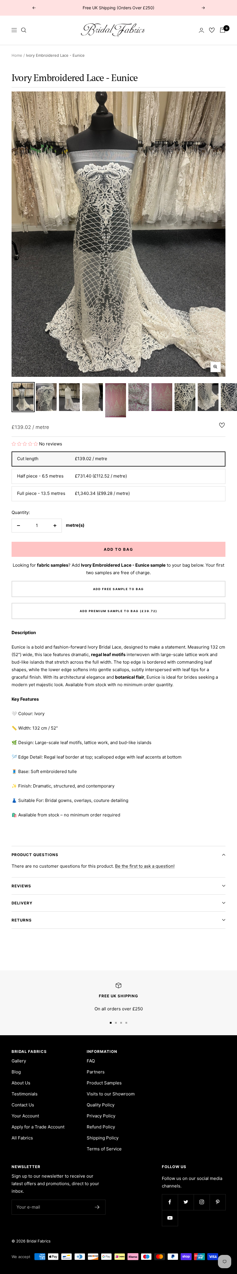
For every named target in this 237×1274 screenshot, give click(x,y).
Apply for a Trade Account (38, 1127)
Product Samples (104, 1083)
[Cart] (222, 30)
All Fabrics (22, 1138)
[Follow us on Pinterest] (217, 1202)
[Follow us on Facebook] (170, 1202)
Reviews (21, 886)
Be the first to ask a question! (145, 866)
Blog (16, 1072)
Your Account (25, 1116)
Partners (96, 1072)
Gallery (19, 1061)
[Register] (97, 1207)
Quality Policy (100, 1105)
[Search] (23, 30)
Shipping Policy (102, 1138)
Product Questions (35, 854)
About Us (21, 1083)
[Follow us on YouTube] (170, 1218)
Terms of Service (104, 1149)
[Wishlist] (211, 30)
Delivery (22, 903)
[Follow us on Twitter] (186, 1202)
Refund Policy (101, 1127)
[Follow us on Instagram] (202, 1202)
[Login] (201, 30)
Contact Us (23, 1105)
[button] (25, 444)
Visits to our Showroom (111, 1094)
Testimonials (25, 1094)
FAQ (91, 1061)
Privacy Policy (101, 1116)
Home (17, 55)
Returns (22, 920)
